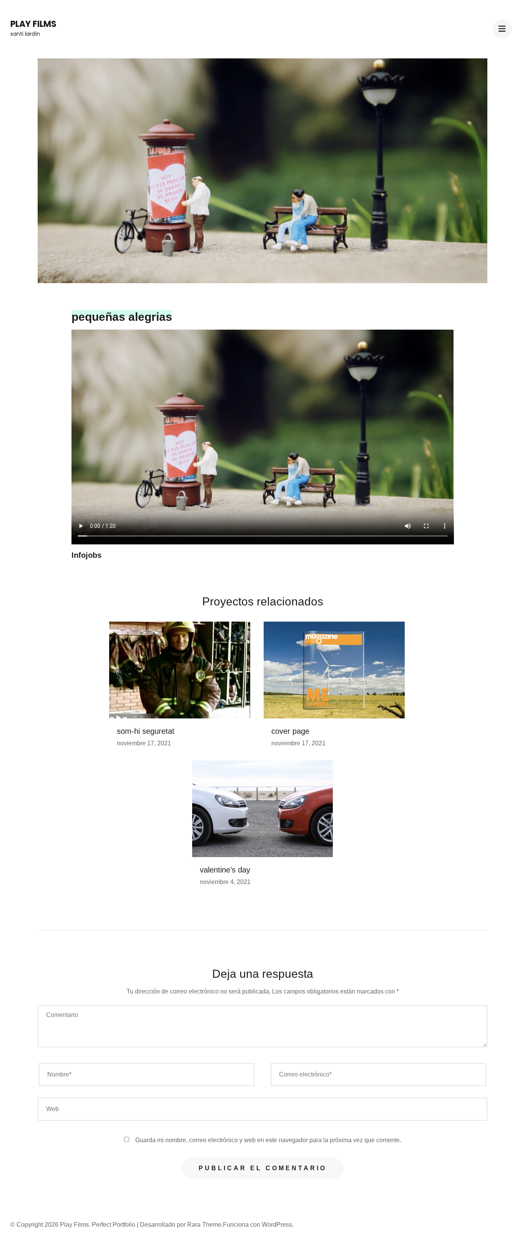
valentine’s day (225, 870)
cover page (290, 731)
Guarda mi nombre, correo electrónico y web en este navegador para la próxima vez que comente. (268, 1140)
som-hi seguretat (145, 731)
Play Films (33, 24)
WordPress (277, 1224)
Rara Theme (204, 1224)
